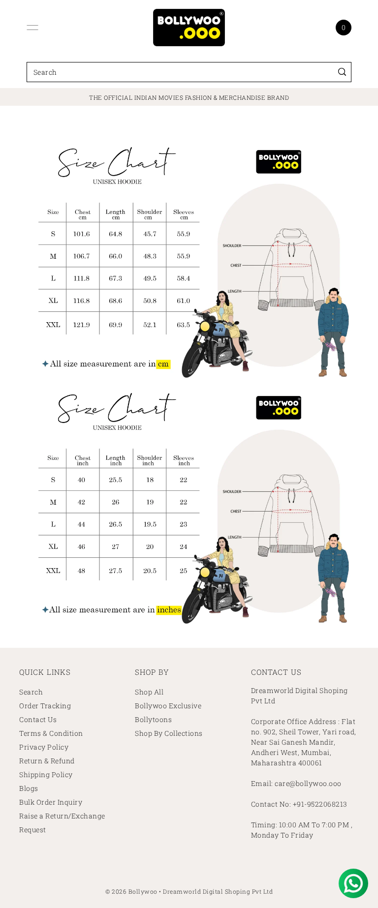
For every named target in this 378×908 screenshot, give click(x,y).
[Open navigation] (32, 27)
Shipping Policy (46, 774)
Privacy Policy (43, 747)
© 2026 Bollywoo (131, 891)
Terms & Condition (51, 733)
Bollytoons (153, 719)
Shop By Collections (169, 733)
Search (31, 691)
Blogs (28, 788)
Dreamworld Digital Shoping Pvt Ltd (218, 891)
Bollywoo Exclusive (168, 705)
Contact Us (38, 719)
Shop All (149, 691)
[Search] (342, 72)
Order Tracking (45, 705)
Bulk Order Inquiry (50, 802)
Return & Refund (47, 760)
